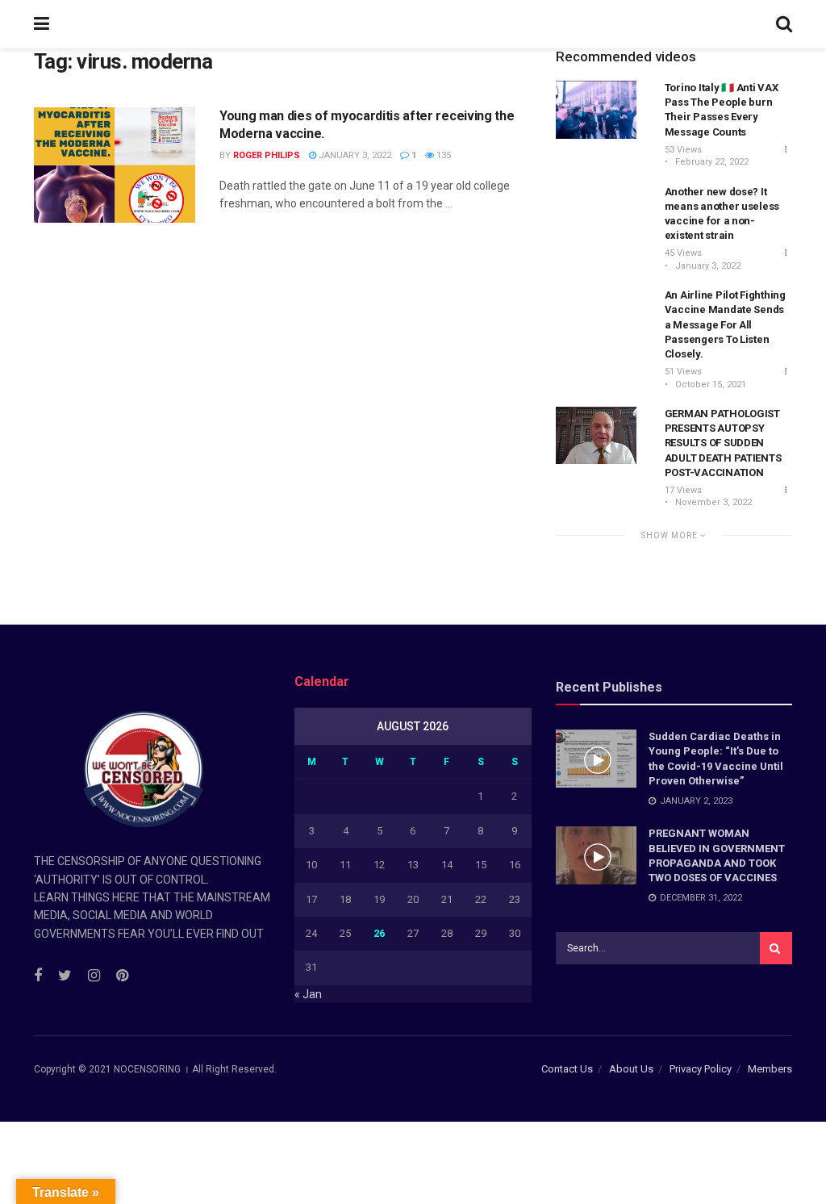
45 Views (683, 253)
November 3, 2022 (712, 502)
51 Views (683, 371)
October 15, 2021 (709, 384)
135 (442, 155)
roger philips (266, 155)
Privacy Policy (701, 1069)
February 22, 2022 (711, 162)
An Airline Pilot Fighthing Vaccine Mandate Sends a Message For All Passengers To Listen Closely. (725, 324)
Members (770, 1069)
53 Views (683, 149)
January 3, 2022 (353, 155)
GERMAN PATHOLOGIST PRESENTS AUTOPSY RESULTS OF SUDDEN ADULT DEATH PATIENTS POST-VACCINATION (723, 443)
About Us (631, 1069)
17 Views (683, 490)
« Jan (308, 994)
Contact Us (567, 1069)
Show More (670, 535)
